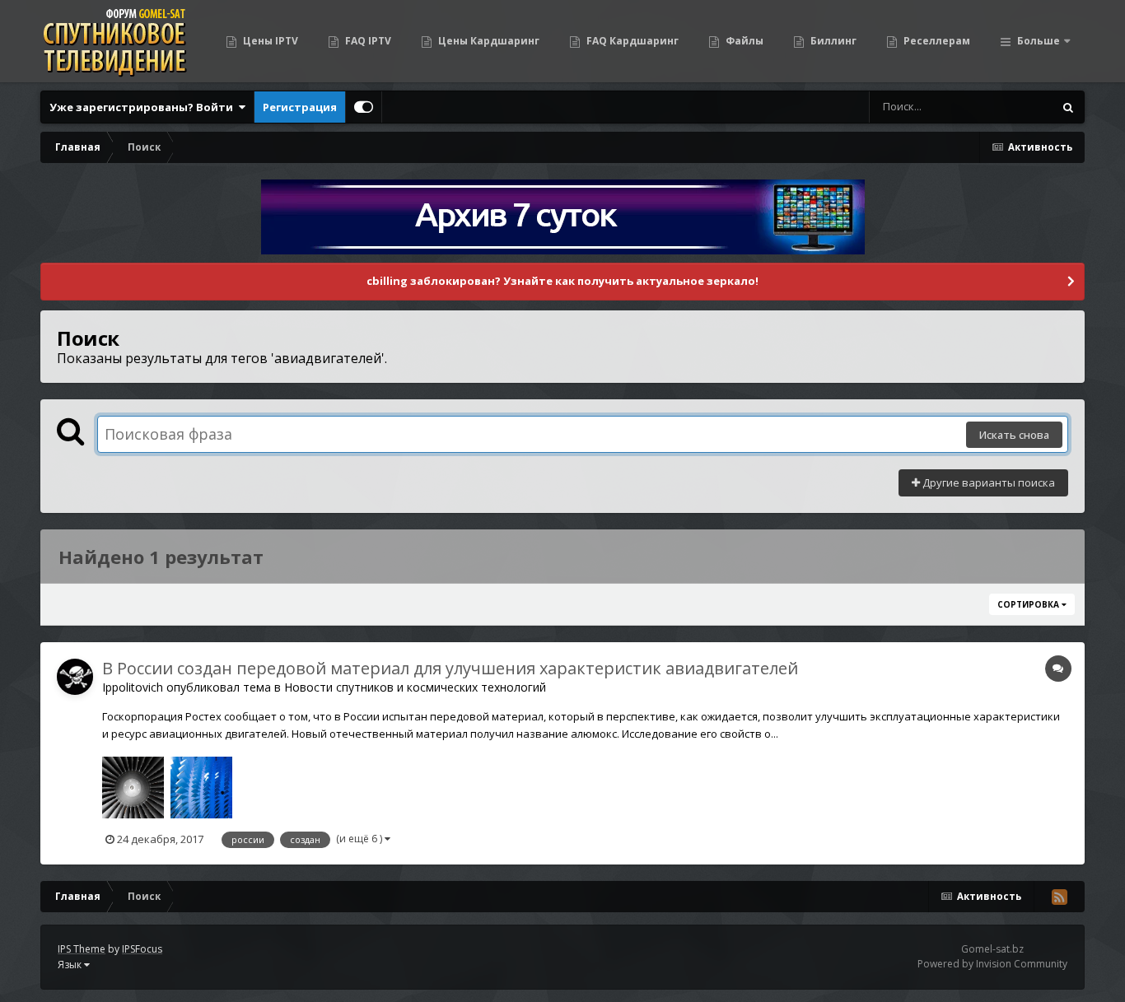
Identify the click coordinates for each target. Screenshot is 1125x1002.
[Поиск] (1068, 107)
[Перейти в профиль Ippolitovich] (75, 677)
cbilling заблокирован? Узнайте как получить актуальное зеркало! (562, 280)
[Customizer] (363, 107)
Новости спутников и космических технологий (415, 687)
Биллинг (832, 41)
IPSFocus (142, 949)
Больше (1038, 41)
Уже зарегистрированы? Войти (143, 107)
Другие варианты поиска (987, 482)
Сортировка (1029, 604)
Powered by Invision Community (992, 964)
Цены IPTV (269, 41)
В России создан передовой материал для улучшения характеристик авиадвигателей (450, 668)
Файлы (743, 41)
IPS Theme (81, 949)
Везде (1015, 107)
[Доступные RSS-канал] (1059, 896)
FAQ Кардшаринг (631, 41)
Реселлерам (935, 41)
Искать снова (1014, 434)
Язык (71, 965)
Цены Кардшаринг (487, 41)
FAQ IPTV (367, 41)
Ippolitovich (132, 687)
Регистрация (300, 107)
